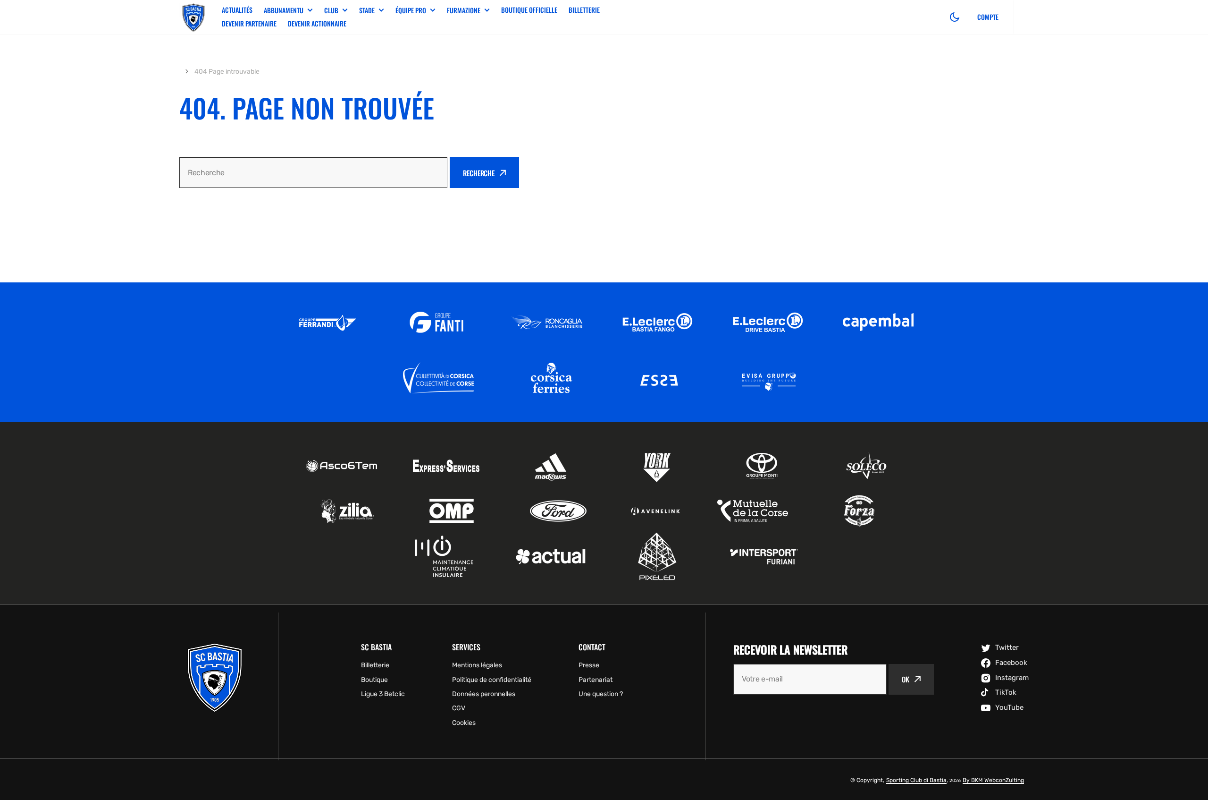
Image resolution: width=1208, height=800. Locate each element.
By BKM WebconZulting (993, 780)
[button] (954, 17)
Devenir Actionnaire (317, 23)
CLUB (331, 10)
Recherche (479, 173)
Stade (367, 10)
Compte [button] (987, 17)
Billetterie (584, 10)
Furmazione (463, 10)
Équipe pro (410, 10)
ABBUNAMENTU (283, 10)
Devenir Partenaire (249, 23)
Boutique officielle (529, 10)
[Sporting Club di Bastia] (193, 17)
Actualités (237, 10)
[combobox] (313, 172)
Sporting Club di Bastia (916, 780)
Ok (905, 679)
